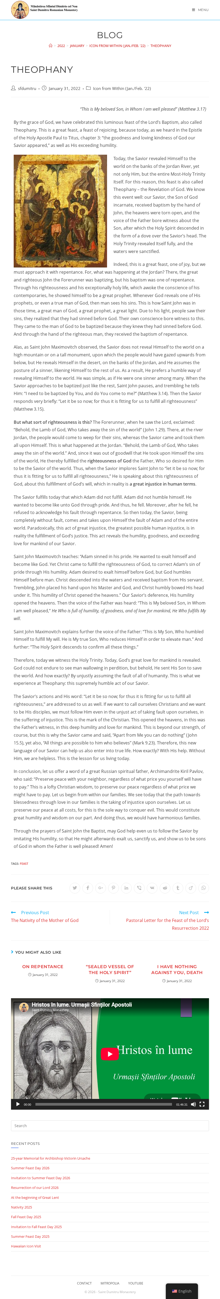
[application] (110, 1054)
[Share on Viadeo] (190, 888)
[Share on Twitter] (74, 888)
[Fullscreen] (202, 1104)
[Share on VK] (152, 888)
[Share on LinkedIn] (126, 888)
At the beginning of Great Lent (35, 1197)
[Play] (18, 1104)
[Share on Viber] (139, 888)
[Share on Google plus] (100, 888)
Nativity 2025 (21, 1207)
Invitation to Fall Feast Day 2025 (36, 1226)
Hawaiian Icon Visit (26, 1246)
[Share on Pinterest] (113, 888)
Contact (84, 1283)
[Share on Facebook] (87, 888)
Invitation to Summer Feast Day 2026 (40, 1177)
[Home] (50, 45)
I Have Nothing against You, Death (177, 969)
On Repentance (43, 966)
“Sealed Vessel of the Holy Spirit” (110, 969)
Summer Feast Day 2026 (30, 1168)
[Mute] (193, 1104)
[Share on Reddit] (165, 888)
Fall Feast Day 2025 (26, 1216)
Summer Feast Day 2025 (30, 1236)
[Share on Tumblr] (178, 888)
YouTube (135, 1283)
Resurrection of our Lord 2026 (34, 1187)
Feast (24, 864)
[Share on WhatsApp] (203, 888)
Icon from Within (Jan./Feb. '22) (122, 88)
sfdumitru (27, 88)
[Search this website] (110, 1125)
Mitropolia (110, 1283)
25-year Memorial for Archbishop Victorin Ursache (50, 1158)
